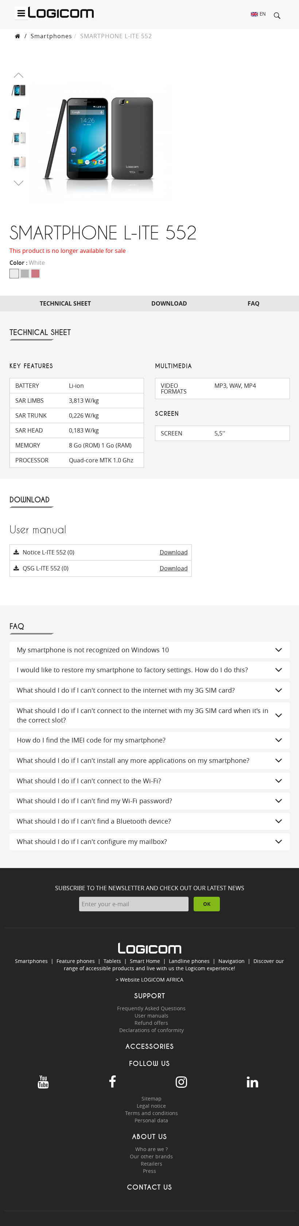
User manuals (151, 1015)
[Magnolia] (35, 274)
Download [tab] (169, 303)
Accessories (149, 1046)
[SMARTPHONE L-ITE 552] (18, 90)
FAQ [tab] (254, 303)
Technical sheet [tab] (65, 303)
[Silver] (25, 274)
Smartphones (51, 36)
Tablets (112, 961)
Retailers (151, 1163)
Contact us (149, 1187)
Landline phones (189, 961)
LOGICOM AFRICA (162, 979)
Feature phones (76, 961)
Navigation (231, 961)
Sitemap (151, 1098)
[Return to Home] (18, 36)
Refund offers (151, 1022)
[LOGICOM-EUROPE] (61, 12)
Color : (27, 263)
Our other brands (151, 1156)
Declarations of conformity (151, 1030)
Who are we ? (151, 1149)
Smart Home (145, 961)
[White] (14, 274)
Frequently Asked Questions (151, 1008)
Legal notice (151, 1105)
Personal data (151, 1120)
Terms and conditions (151, 1113)
